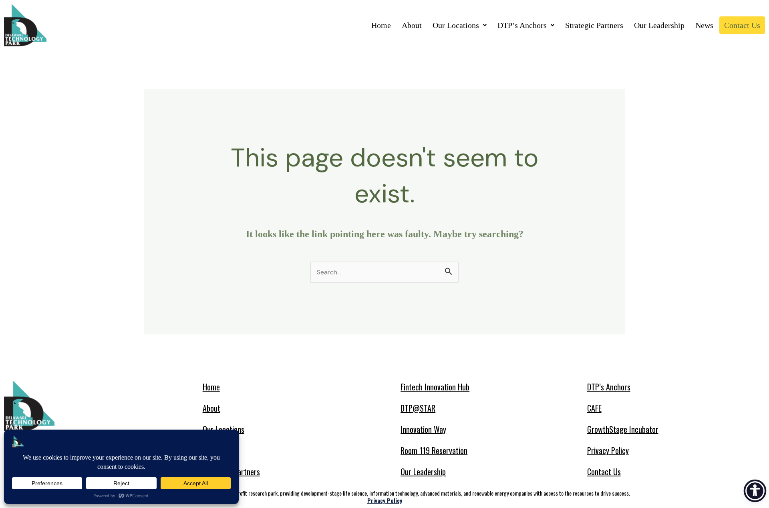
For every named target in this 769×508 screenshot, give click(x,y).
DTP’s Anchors (522, 25)
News (704, 25)
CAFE (594, 408)
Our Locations (456, 25)
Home (381, 25)
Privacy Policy (608, 450)
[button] (459, 25)
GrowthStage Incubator (622, 429)
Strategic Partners (594, 25)
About (412, 25)
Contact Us (742, 25)
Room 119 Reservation (434, 450)
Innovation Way (423, 429)
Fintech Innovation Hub (435, 387)
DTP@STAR (418, 408)
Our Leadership (659, 25)
